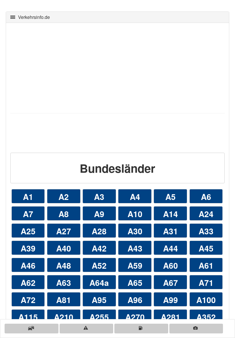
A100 (206, 300)
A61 (206, 265)
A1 (28, 197)
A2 (63, 197)
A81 (63, 300)
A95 (99, 300)
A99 (170, 300)
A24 (206, 214)
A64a (99, 282)
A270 (135, 317)
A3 (99, 197)
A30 (135, 231)
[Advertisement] (117, 67)
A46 (28, 265)
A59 (135, 265)
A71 (206, 282)
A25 (28, 231)
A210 (63, 317)
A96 (135, 300)
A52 (99, 265)
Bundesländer (117, 168)
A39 (28, 248)
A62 (28, 282)
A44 (170, 248)
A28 (99, 231)
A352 (206, 317)
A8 (63, 214)
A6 (206, 197)
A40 (63, 248)
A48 (63, 265)
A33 (206, 231)
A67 (170, 282)
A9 (99, 214)
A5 (170, 197)
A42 (99, 248)
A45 (206, 248)
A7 (28, 214)
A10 (135, 214)
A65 (135, 282)
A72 (28, 300)
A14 (170, 214)
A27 (63, 231)
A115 (28, 317)
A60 (170, 265)
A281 (170, 317)
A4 (135, 197)
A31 (170, 231)
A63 (63, 282)
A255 (99, 317)
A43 (135, 248)
